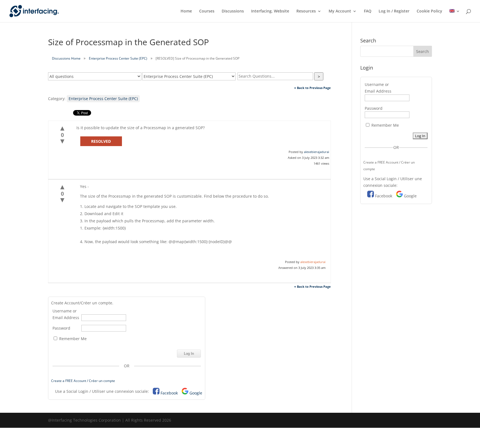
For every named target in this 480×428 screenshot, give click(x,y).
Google (195, 393)
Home (186, 11)
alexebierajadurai (316, 152)
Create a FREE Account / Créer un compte (83, 381)
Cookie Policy (429, 11)
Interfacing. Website (270, 11)
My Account (340, 11)
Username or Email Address (65, 314)
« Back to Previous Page (312, 88)
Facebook (169, 393)
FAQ (367, 11)
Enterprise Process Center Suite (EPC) (118, 58)
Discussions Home (66, 58)
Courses (206, 11)
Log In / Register (394, 11)
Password (61, 328)
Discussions (233, 11)
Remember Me (72, 338)
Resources (306, 11)
